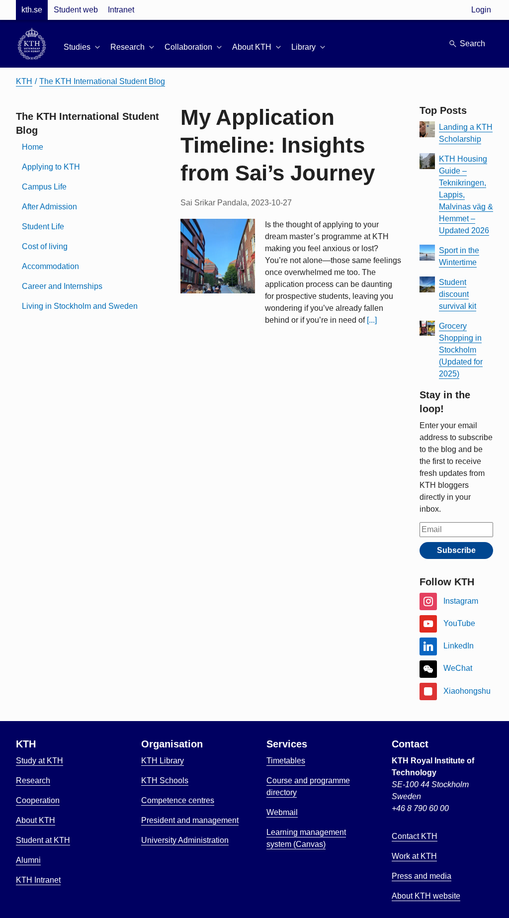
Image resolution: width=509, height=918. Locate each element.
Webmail (282, 812)
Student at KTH (43, 840)
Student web (76, 9)
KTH (24, 81)
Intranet (121, 9)
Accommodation (50, 266)
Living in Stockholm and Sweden (80, 306)
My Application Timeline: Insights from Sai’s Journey (277, 145)
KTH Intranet (38, 880)
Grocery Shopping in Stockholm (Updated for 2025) (461, 350)
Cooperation (38, 800)
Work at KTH (414, 856)
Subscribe (456, 550)
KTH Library (162, 760)
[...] (372, 320)
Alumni (28, 860)
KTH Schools (164, 780)
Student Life (43, 226)
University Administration (185, 840)
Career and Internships (62, 286)
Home (32, 147)
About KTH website (426, 896)
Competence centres (177, 800)
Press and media (421, 876)
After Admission (49, 206)
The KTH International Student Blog (102, 81)
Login (481, 9)
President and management (190, 820)
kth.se (31, 9)
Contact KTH (414, 836)
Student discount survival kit (457, 294)
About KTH (35, 820)
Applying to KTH (51, 167)
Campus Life (44, 187)
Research (33, 780)
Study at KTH (39, 760)
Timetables (285, 760)
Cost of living (45, 246)
